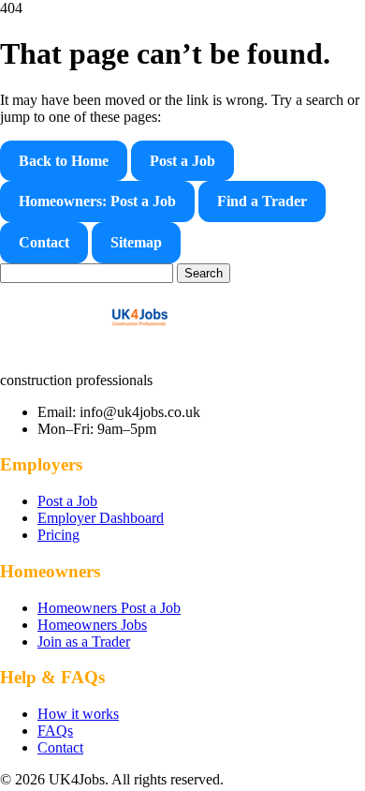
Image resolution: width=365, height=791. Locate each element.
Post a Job (182, 161)
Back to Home (64, 161)
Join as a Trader (83, 641)
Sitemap (136, 242)
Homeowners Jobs (92, 625)
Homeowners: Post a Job (97, 201)
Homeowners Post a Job (109, 608)
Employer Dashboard (100, 518)
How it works (78, 714)
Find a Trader (262, 201)
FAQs (55, 731)
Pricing (58, 535)
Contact (44, 242)
